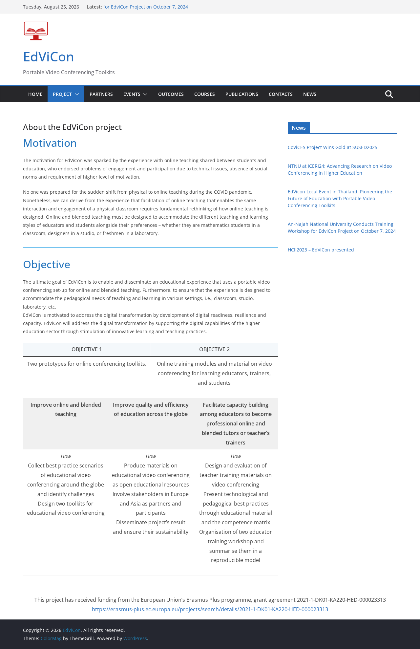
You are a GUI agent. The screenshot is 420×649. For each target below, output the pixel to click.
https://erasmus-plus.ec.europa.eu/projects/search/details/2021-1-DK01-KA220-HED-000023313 (210, 609)
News (309, 94)
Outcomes (171, 94)
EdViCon (48, 56)
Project (62, 94)
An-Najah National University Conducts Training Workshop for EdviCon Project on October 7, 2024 (167, 6)
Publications (241, 94)
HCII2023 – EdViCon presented (321, 250)
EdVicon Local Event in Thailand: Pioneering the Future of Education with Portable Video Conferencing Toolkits (340, 198)
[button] (75, 94)
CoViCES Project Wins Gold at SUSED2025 (332, 147)
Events (131, 94)
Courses (204, 94)
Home (35, 94)
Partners (101, 94)
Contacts (281, 94)
